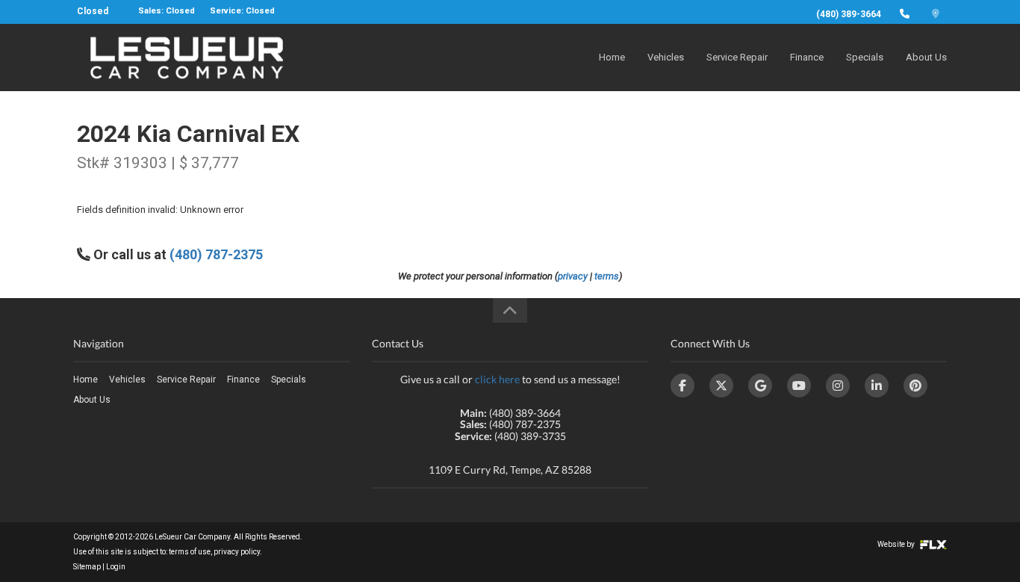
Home (612, 57)
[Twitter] (721, 385)
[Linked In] (877, 385)
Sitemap (87, 567)
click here (497, 379)
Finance (807, 57)
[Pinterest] (915, 385)
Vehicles (665, 57)
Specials (864, 57)
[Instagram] (838, 385)
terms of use (190, 552)
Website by (896, 544)
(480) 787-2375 (216, 254)
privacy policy (237, 552)
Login (115, 567)
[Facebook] (682, 385)
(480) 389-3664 (848, 14)
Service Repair (737, 57)
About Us (926, 57)
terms (606, 276)
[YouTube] (799, 385)
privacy (573, 276)
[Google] (760, 385)
